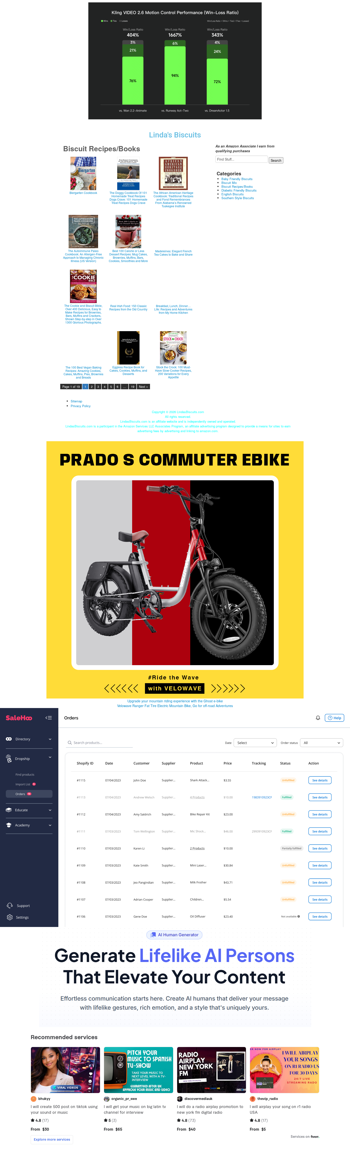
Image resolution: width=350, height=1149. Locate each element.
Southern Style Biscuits (237, 198)
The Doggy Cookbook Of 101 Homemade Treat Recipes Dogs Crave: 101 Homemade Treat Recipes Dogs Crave (128, 197)
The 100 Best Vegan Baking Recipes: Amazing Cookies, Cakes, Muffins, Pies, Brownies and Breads (83, 372)
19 (132, 387)
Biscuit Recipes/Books (237, 186)
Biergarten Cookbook (83, 192)
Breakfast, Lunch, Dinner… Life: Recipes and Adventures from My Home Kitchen (173, 309)
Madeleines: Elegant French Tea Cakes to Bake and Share (173, 252)
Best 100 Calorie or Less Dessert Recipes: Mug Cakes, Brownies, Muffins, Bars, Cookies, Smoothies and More (128, 256)
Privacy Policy (81, 406)
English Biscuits (232, 194)
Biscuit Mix (229, 182)
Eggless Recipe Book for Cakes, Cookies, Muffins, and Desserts (128, 370)
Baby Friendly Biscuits (237, 179)
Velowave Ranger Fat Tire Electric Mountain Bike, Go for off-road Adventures (175, 705)
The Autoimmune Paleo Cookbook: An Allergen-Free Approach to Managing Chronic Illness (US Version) (83, 256)
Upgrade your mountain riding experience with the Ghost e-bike (175, 701)
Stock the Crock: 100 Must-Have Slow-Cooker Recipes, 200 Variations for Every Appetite (173, 372)
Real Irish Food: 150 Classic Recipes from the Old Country (128, 307)
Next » (143, 387)
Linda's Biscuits (175, 135)
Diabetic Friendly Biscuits (239, 190)
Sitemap (76, 401)
